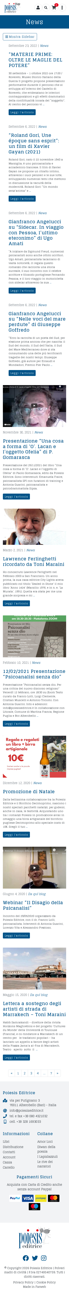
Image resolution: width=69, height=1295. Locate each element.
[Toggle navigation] (46, 7)
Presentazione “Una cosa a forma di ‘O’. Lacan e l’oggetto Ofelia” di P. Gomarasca (33, 449)
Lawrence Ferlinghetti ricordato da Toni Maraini (33, 561)
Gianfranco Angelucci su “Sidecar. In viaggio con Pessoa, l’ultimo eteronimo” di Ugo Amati (36, 233)
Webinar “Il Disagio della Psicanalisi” (33, 905)
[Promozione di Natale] (34, 757)
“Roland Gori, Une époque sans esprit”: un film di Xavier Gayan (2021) (34, 143)
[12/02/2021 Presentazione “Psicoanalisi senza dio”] (34, 636)
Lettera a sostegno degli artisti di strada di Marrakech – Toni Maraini (34, 1009)
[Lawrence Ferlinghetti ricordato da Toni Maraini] (34, 527)
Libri (6, 1141)
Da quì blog (36, 894)
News (44, 45)
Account (9, 1157)
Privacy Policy (23, 1282)
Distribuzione (13, 1146)
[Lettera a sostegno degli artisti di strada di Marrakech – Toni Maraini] (34, 968)
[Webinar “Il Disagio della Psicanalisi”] (34, 868)
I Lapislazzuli (47, 1156)
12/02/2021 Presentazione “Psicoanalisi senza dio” (34, 674)
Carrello (9, 1167)
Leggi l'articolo (22, 112)
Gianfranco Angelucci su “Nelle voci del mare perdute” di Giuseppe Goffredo (37, 322)
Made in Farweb (34, 1286)
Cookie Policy (46, 1282)
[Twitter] (34, 1258)
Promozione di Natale (29, 792)
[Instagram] (43, 1258)
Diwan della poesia (46, 1149)
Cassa (7, 1162)
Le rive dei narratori (45, 1164)
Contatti (9, 1152)
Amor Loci (45, 1141)
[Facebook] (25, 1258)
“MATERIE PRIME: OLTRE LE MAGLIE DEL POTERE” (35, 59)
